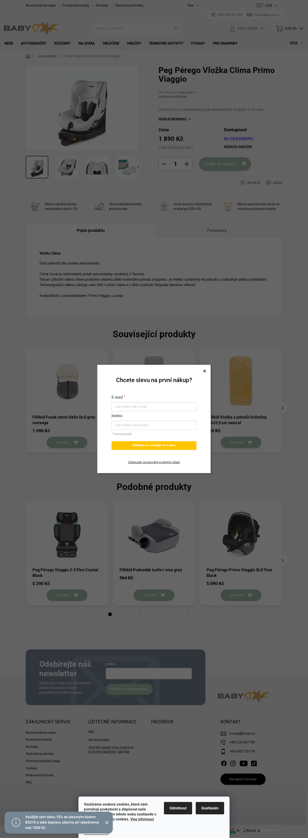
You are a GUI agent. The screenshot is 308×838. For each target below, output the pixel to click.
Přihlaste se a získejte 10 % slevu (154, 445)
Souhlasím (209, 808)
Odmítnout (178, 808)
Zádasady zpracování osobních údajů (154, 462)
